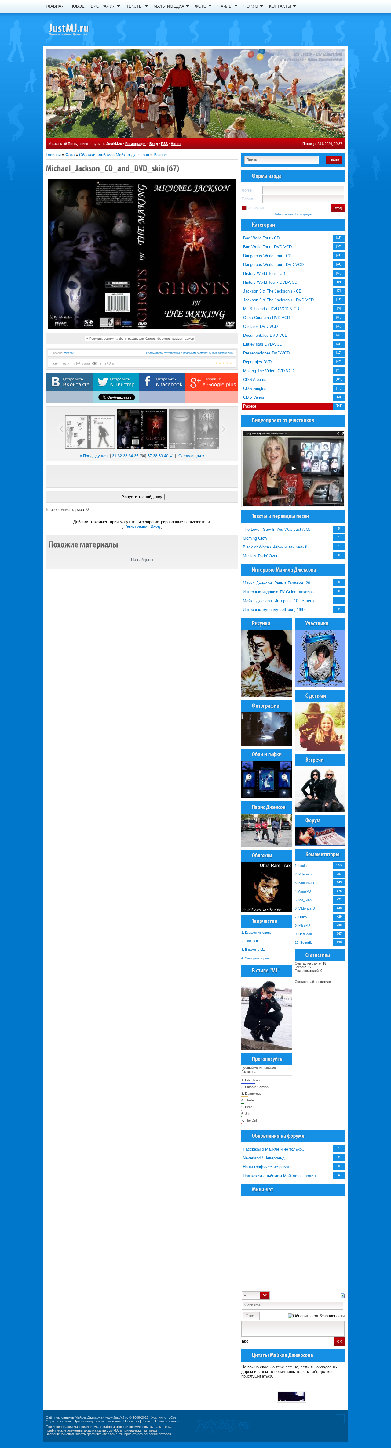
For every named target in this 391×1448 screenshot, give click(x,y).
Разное (160, 155)
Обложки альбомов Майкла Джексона (114, 155)
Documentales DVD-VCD (265, 335)
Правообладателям (89, 1421)
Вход (153, 144)
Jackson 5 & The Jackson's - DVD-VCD (278, 300)
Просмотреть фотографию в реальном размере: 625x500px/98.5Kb (189, 352)
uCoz (173, 1417)
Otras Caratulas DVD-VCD (266, 317)
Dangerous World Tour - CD (267, 255)
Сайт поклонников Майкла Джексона (74, 1417)
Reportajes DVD (257, 362)
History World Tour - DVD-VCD (270, 282)
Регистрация (135, 144)
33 (125, 456)
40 (166, 456)
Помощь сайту (166, 1421)
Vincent (69, 352)
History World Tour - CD (264, 273)
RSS (164, 144)
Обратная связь (58, 1421)
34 (131, 456)
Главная (53, 155)
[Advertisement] (142, 476)
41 (172, 456)
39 (161, 456)
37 (150, 456)
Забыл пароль (284, 214)
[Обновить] (343, 1295)
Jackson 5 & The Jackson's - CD (272, 291)
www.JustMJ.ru (116, 1417)
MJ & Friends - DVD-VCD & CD (271, 309)
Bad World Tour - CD (261, 238)
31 (114, 456)
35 (136, 456)
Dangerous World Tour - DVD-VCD (273, 264)
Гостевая (114, 1421)
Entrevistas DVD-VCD (262, 344)
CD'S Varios (253, 397)
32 (120, 456)
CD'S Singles (254, 388)
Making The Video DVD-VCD (268, 370)
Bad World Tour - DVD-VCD (267, 247)
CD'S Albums (254, 379)
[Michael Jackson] (79, 29)
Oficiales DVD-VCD (260, 326)
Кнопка (147, 1421)
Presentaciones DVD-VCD (266, 353)
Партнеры (131, 1421)
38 (155, 456)
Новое (176, 144)
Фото (70, 155)
